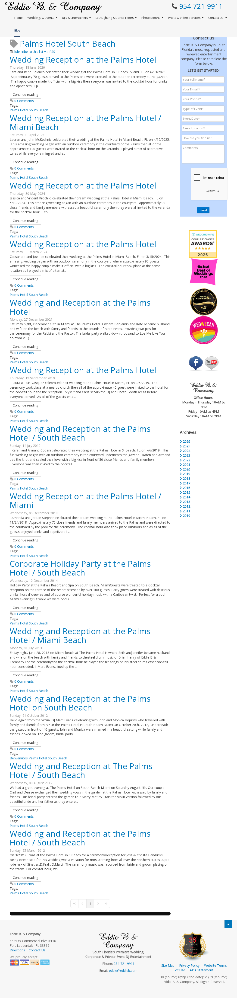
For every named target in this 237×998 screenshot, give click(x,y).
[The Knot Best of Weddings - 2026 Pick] (204, 271)
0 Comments (24, 101)
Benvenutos (19, 758)
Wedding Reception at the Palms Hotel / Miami (85, 501)
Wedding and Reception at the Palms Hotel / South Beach (80, 433)
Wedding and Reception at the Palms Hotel (80, 307)
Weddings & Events (40, 18)
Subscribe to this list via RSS (34, 51)
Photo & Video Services (184, 18)
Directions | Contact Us (27, 950)
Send (203, 210)
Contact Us (216, 18)
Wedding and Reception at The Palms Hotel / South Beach (81, 770)
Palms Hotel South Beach (29, 110)
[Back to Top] (228, 924)
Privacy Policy (189, 965)
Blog (17, 30)
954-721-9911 (201, 6)
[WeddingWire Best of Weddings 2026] (203, 244)
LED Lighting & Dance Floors (115, 18)
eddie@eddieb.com (123, 970)
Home (18, 18)
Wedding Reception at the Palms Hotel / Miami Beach (85, 122)
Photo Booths (150, 18)
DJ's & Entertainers (75, 18)
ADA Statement (201, 970)
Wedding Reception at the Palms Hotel (83, 59)
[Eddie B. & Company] (53, 7)
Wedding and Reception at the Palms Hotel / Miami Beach (80, 636)
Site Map (168, 965)
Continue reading (25, 94)
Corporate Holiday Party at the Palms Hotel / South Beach (80, 568)
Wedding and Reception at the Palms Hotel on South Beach (80, 703)
